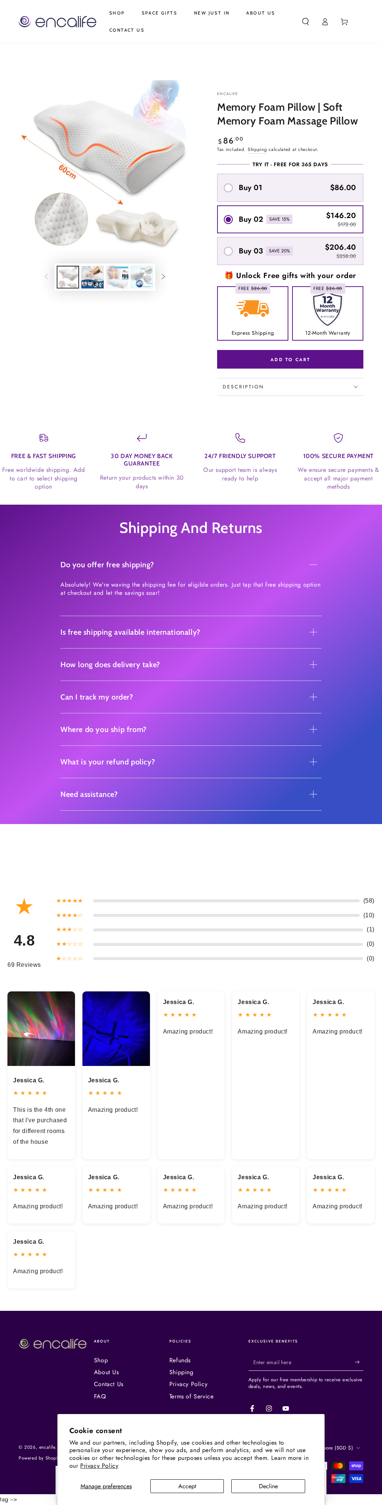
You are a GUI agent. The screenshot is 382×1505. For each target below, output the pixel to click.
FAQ (100, 1396)
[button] (305, 21)
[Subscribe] (359, 1362)
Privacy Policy (99, 1465)
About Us (106, 1372)
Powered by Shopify (40, 1458)
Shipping (257, 149)
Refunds (180, 1360)
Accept (187, 1486)
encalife (227, 94)
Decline (268, 1486)
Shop (101, 1360)
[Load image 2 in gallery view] (92, 277)
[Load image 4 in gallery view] (142, 277)
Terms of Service (191, 1396)
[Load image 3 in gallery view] (117, 277)
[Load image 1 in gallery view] (68, 277)
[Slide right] (163, 277)
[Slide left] (46, 277)
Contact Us (108, 1384)
